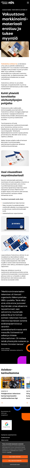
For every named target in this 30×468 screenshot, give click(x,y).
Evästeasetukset (15, 464)
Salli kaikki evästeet (15, 456)
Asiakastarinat (5, 437)
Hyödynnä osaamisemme (8, 435)
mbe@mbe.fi (4, 415)
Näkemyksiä (4, 440)
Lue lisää (9, 452)
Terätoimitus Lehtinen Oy (9, 64)
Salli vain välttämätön (15, 460)
